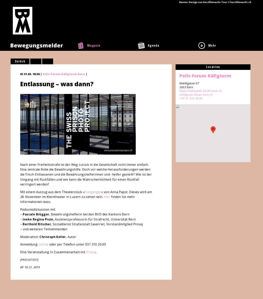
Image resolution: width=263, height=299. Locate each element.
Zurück (20, 61)
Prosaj (91, 252)
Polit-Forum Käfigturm (205, 76)
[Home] (23, 20)
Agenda (153, 45)
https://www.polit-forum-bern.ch (200, 91)
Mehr (212, 45)
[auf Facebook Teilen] (35, 61)
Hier (107, 197)
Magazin (93, 45)
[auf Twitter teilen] (47, 61)
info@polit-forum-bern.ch (196, 94)
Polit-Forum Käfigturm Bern (64, 74)
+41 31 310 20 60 (190, 98)
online (44, 244)
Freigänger (93, 192)
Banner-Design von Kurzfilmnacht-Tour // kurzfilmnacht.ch (215, 2)
